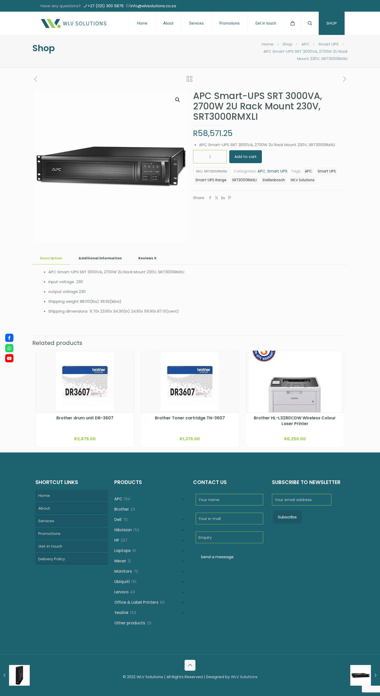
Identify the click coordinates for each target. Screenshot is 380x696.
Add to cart (245, 156)
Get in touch (50, 546)
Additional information (100, 258)
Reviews (147, 258)
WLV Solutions (303, 180)
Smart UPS (328, 44)
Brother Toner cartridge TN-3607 (190, 418)
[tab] (51, 258)
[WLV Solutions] (73, 23)
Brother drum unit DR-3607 (84, 418)
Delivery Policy (51, 559)
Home (267, 44)
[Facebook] (9, 338)
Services (46, 521)
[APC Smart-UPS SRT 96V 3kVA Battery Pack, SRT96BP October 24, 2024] (15, 675)
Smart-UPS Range (210, 180)
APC (305, 44)
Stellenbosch (273, 180)
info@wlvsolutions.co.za (153, 6)
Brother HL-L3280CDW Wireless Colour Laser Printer (295, 421)
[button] (178, 100)
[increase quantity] (220, 156)
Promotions (49, 533)
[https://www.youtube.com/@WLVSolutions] (9, 358)
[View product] (126, 369)
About (44, 508)
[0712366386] (9, 348)
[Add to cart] (126, 357)
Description (51, 258)
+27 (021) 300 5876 (106, 6)
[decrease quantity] (198, 156)
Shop (287, 44)
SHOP (331, 23)
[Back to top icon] (190, 665)
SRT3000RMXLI (244, 180)
